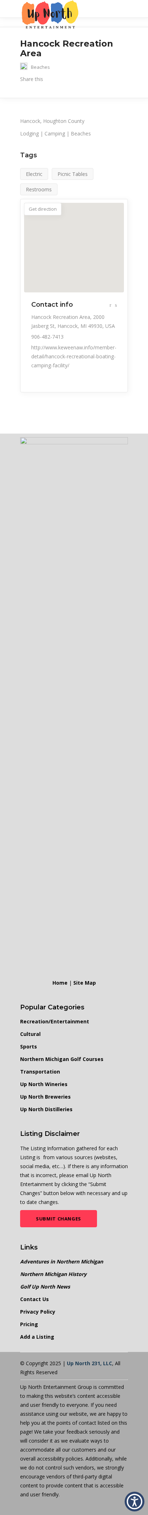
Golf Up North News (45, 1286)
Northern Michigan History (53, 1274)
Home (60, 982)
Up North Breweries (45, 1096)
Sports (28, 1046)
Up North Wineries (44, 1084)
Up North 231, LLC (89, 1363)
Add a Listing (37, 1336)
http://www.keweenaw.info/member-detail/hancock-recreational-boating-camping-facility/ (73, 356)
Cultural (30, 1034)
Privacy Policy (37, 1311)
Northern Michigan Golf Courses (61, 1059)
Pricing (29, 1324)
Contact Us (34, 1299)
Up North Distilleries (46, 1109)
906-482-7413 (47, 336)
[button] (134, 1501)
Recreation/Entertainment (54, 1021)
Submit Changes (58, 1218)
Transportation (40, 1071)
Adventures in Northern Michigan (61, 1261)
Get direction (43, 209)
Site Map (84, 982)
